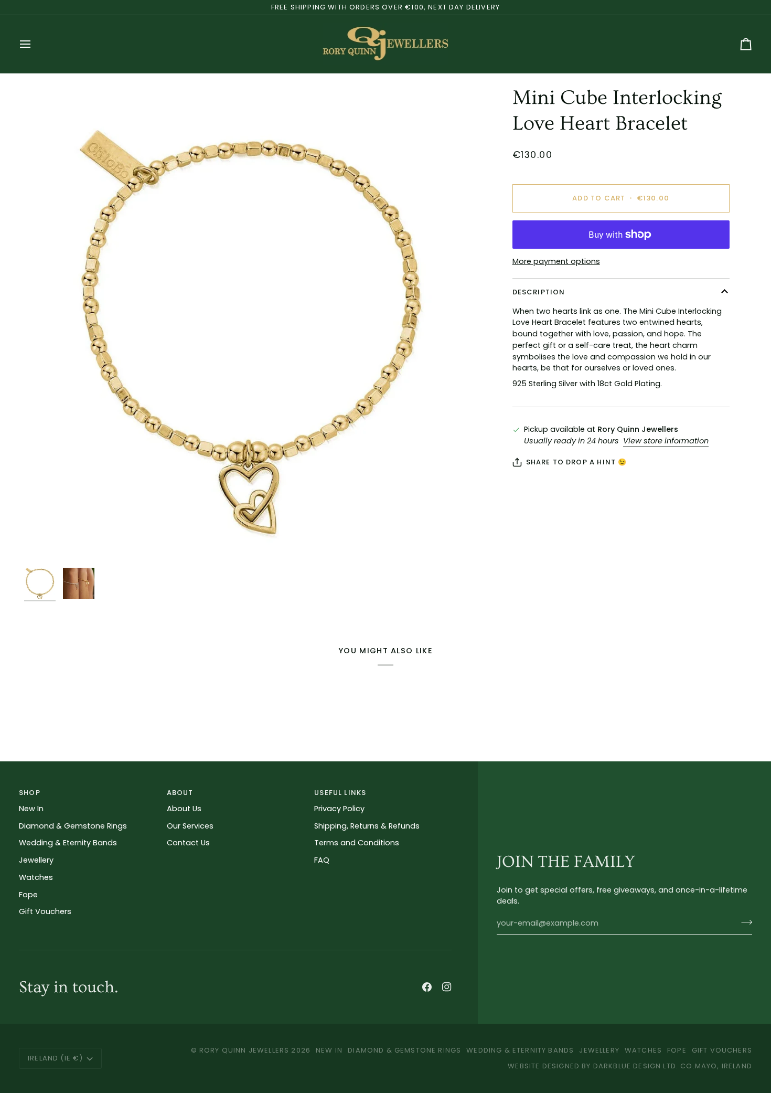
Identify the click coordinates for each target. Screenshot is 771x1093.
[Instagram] (447, 987)
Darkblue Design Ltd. (635, 1066)
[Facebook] (427, 987)
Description (538, 292)
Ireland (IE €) (55, 1058)
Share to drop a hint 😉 (576, 462)
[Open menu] (34, 44)
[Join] (743, 922)
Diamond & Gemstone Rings (73, 826)
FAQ (321, 860)
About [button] (180, 793)
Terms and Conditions (356, 842)
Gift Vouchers (45, 911)
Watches (36, 877)
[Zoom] (250, 324)
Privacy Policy (339, 808)
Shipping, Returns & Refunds (367, 826)
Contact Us (188, 842)
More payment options (556, 261)
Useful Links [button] (340, 793)
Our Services (190, 826)
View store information (666, 441)
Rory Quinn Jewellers (244, 1050)
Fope (28, 894)
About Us (184, 808)
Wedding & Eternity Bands (68, 842)
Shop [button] (29, 793)
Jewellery (36, 860)
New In (31, 808)
